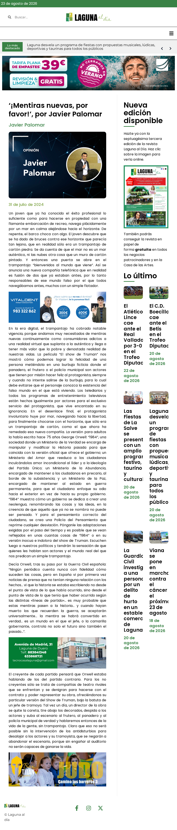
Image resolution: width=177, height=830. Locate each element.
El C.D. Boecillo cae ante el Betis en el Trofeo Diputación (163, 326)
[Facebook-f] (76, 808)
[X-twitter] (100, 808)
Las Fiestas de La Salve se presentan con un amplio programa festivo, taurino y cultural (137, 445)
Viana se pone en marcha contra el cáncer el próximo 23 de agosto (159, 581)
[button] (171, 33)
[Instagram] (88, 808)
